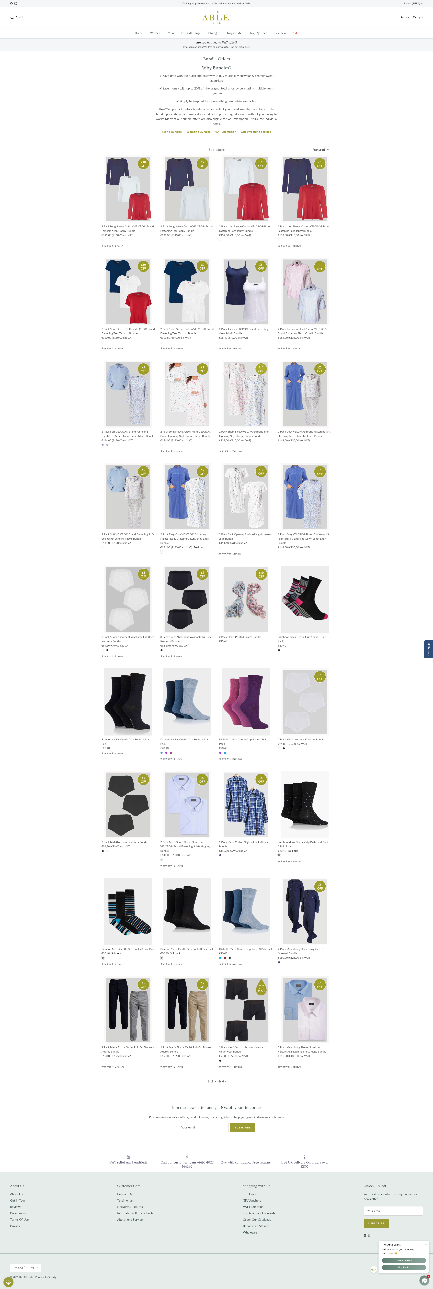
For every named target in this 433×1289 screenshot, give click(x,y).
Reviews (15, 1206)
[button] (424, 1280)
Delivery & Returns (130, 1206)
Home (139, 33)
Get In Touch (18, 1200)
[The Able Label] (216, 17)
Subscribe (243, 1127)
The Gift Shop (190, 33)
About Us (16, 1194)
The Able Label (26, 1277)
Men (171, 33)
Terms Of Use (19, 1219)
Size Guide (250, 1194)
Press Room (18, 1213)
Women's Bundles (198, 131)
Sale (295, 33)
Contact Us (124, 1194)
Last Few (280, 33)
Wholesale (250, 1232)
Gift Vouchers (252, 1200)
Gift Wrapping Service (256, 131)
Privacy (15, 1226)
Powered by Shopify (45, 1277)
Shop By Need (258, 33)
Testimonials (125, 1200)
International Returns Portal (135, 1213)
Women (155, 33)
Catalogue (213, 33)
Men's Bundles (172, 131)
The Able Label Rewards (259, 1213)
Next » (222, 1081)
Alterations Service (130, 1219)
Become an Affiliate (256, 1226)
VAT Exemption (225, 131)
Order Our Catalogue (257, 1219)
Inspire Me (234, 33)
